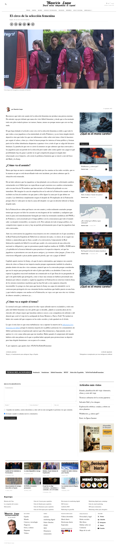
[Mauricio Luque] (8, 109)
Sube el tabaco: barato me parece (92, 195)
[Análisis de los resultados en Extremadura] (13, 465)
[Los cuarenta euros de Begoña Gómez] (69, 481)
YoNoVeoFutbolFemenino (94, 372)
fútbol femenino (56, 372)
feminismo (45, 372)
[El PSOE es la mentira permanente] (32, 481)
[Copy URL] (33, 24)
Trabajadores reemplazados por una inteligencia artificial (96, 354)
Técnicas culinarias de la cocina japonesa (94, 397)
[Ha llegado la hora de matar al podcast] (96, 244)
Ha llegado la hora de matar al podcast (93, 251)
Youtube (102, 528)
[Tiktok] (98, 525)
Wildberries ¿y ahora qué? (89, 166)
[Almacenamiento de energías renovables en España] (13, 481)
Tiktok (102, 525)
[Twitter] (98, 516)
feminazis (36, 372)
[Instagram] (98, 522)
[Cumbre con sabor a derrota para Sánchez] (69, 465)
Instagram (103, 522)
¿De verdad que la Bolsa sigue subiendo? (91, 222)
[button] (5, 4)
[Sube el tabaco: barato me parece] (96, 187)
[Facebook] (11, 24)
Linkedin (102, 519)
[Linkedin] (20, 24)
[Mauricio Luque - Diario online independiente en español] (59, 4)
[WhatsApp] (24, 24)
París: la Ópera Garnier (88, 418)
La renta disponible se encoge (32, 471)
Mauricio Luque (18, 109)
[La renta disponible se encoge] (32, 465)
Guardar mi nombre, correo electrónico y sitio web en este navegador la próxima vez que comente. (39, 410)
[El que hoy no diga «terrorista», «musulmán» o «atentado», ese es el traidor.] (51, 481)
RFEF (66, 372)
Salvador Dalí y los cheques (89, 402)
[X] (16, 24)
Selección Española (77, 372)
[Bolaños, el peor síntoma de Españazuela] (51, 465)
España (11, 19)
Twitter (102, 516)
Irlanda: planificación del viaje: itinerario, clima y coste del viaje (95, 391)
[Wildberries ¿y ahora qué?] (96, 159)
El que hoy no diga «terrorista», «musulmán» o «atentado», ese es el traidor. (51, 487)
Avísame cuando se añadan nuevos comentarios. (22, 414)
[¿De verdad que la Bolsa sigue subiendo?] (96, 216)
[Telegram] (28, 24)
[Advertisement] (48, 98)
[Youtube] (98, 528)
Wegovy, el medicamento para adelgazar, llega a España (22, 354)
